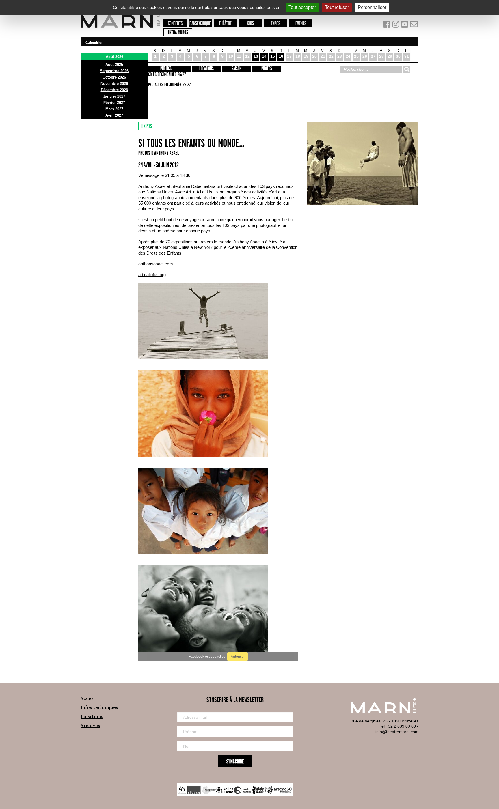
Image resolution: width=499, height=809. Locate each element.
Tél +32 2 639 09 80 (397, 726)
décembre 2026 (114, 90)
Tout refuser (337, 7)
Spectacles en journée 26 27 (168, 84)
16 (281, 56)
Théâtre (225, 23)
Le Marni (120, 29)
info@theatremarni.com (396, 731)
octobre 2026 (114, 77)
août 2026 (114, 64)
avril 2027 (114, 115)
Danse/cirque (200, 23)
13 (256, 56)
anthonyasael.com (155, 263)
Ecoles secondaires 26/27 (166, 74)
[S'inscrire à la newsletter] (414, 25)
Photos (266, 68)
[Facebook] (387, 25)
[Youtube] (405, 25)
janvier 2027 (114, 96)
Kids (250, 23)
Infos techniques (99, 707)
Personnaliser (372, 7)
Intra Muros (178, 32)
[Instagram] (396, 25)
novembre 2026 (114, 83)
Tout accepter (302, 7)
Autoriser (237, 657)
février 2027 (114, 102)
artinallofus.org (152, 274)
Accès (87, 698)
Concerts (175, 23)
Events (300, 23)
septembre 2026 (114, 71)
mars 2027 (114, 109)
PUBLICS (166, 68)
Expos (275, 23)
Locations (206, 68)
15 (272, 56)
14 (264, 56)
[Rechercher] (406, 69)
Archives (90, 725)
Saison (236, 68)
